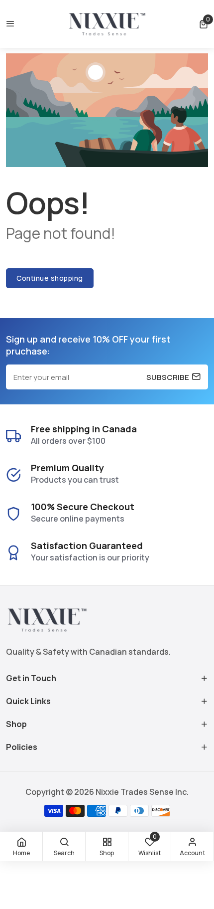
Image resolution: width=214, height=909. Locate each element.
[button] (203, 24)
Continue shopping (49, 278)
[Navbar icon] (10, 24)
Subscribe (167, 377)
